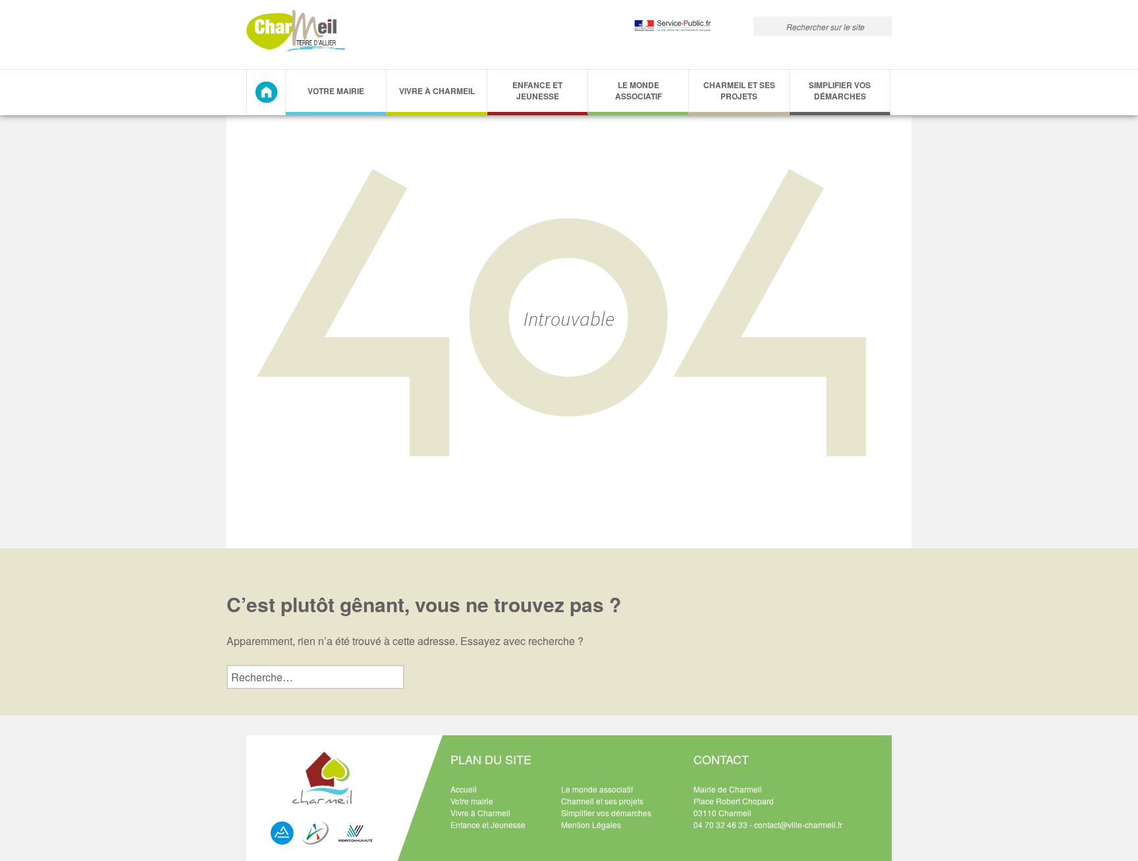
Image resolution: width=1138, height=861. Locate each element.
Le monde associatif (638, 90)
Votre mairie (471, 800)
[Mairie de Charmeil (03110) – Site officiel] (295, 30)
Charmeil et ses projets (739, 90)
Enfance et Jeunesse (537, 90)
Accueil (463, 789)
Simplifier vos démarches (840, 90)
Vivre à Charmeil (437, 91)
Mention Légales (591, 824)
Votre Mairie (336, 91)
